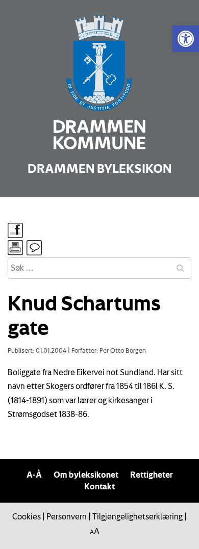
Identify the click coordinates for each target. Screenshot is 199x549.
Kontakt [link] (99, 486)
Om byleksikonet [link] (86, 474)
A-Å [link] (34, 474)
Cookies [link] (26, 516)
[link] (185, 38)
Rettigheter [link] (151, 474)
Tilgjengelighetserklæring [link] (137, 516)
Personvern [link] (66, 516)
